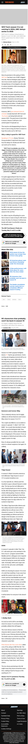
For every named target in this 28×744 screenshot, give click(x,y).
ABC (4, 299)
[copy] (11, 45)
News (20, 299)
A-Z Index (20, 724)
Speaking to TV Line (7, 138)
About (3, 710)
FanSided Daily (5, 716)
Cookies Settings (6, 729)
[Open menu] (2, 2)
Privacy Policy (5, 718)
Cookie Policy (5, 721)
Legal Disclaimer (22, 721)
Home (2, 306)
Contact (3, 713)
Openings (20, 710)
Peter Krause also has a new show (11, 644)
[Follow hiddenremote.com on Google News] (24, 242)
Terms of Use (21, 718)
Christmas (14, 299)
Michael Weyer (7, 42)
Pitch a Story (20, 716)
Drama (9, 299)
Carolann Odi (6, 327)
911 (6, 698)
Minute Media (8, 732)
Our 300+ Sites (21, 713)
